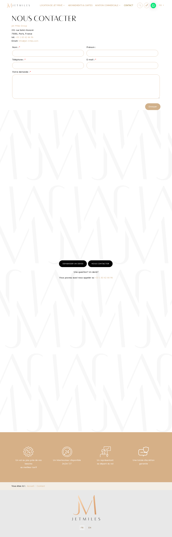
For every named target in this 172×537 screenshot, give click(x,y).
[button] (53, 5)
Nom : (16, 47)
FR (160, 5)
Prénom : (91, 47)
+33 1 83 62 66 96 (24, 37)
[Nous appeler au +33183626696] (147, 5)
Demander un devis (72, 264)
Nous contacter (100, 264)
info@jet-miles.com (28, 41)
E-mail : (91, 59)
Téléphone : (19, 59)
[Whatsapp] (153, 5)
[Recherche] (140, 5)
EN (89, 527)
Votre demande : (21, 72)
